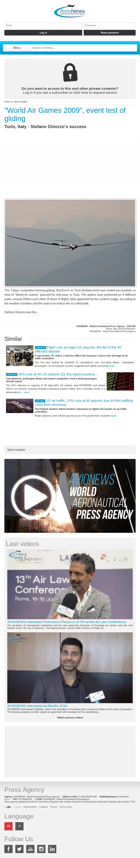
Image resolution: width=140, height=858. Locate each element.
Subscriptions (30, 807)
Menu (16, 47)
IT (19, 826)
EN (8, 826)
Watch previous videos (70, 717)
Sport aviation (20, 101)
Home (7, 101)
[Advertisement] (70, 170)
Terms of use (65, 807)
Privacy (53, 807)
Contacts (43, 807)
